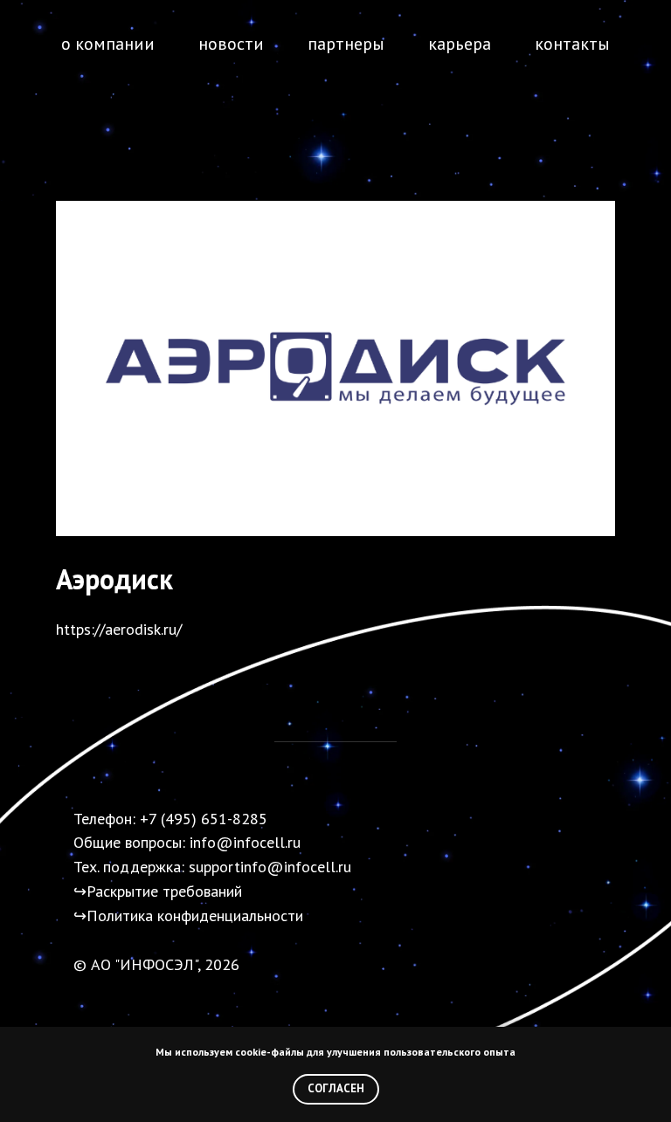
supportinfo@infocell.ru (270, 867)
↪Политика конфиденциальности (188, 915)
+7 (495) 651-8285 (203, 819)
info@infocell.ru (245, 842)
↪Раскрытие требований (157, 891)
